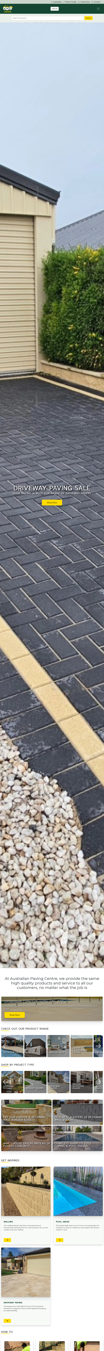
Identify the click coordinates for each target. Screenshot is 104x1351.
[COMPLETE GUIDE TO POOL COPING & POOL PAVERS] (78, 1138)
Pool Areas (62, 1221)
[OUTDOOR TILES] (12, 1046)
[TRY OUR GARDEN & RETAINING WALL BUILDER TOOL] (26, 1112)
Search (88, 18)
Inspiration (57, 2)
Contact (97, 2)
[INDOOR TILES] (58, 1046)
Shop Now (52, 502)
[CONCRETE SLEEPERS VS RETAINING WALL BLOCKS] (78, 1112)
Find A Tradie (71, 2)
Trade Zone (85, 2)
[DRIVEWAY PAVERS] (58, 1082)
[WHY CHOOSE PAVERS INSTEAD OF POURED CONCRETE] (26, 1138)
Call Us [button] (54, 9)
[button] (5, 1046)
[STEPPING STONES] (12, 1082)
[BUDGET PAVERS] (35, 1082)
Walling (8, 1221)
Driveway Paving (13, 1302)
